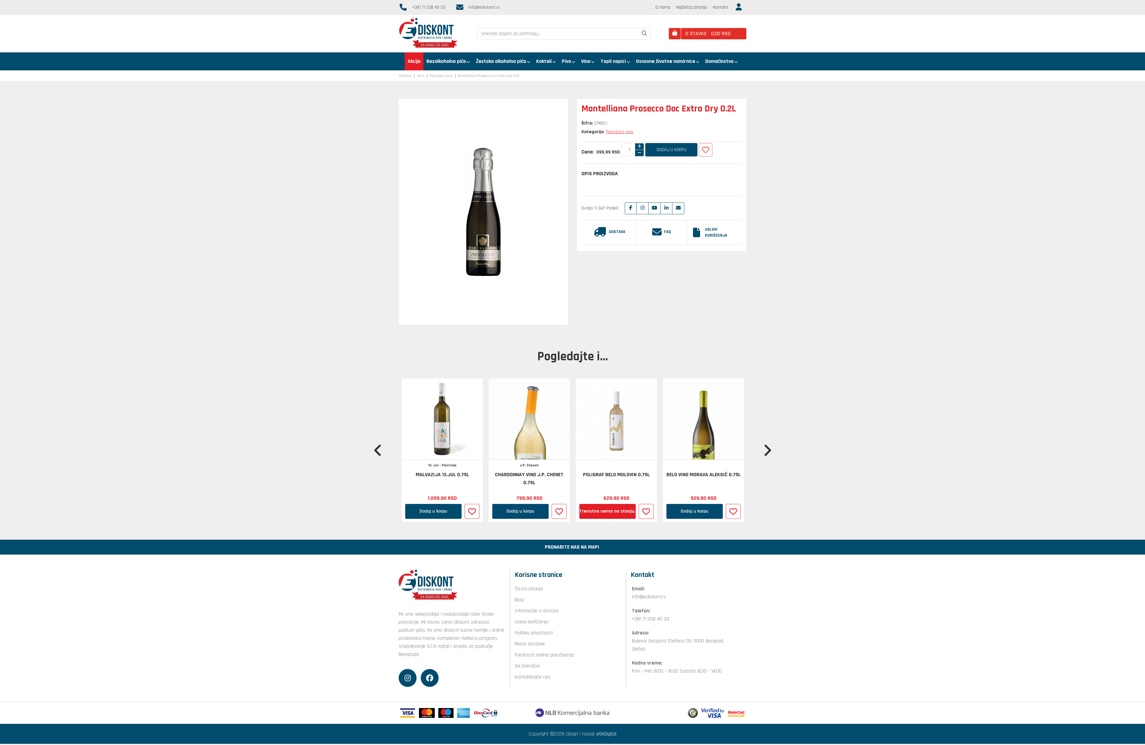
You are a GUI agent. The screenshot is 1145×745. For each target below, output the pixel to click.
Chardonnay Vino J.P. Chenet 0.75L (529, 478)
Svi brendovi (527, 665)
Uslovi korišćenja (716, 232)
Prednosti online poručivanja (544, 654)
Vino (585, 61)
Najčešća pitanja (691, 7)
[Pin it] (654, 208)
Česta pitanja (529, 588)
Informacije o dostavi (536, 610)
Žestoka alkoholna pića (501, 61)
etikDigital (606, 733)
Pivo (566, 61)
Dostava (617, 232)
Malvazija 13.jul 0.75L (442, 474)
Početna (405, 76)
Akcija (414, 61)
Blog (519, 599)
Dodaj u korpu (671, 150)
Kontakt (720, 7)
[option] (442, 450)
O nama (662, 7)
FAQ (667, 232)
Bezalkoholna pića (446, 61)
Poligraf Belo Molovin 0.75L (616, 474)
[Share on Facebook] (631, 208)
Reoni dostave (530, 643)
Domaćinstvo (719, 61)
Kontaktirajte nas (533, 676)
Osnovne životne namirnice (665, 61)
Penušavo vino (441, 76)
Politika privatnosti (534, 632)
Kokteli (544, 61)
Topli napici (613, 61)
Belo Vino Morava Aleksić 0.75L (703, 474)
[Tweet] (643, 208)
